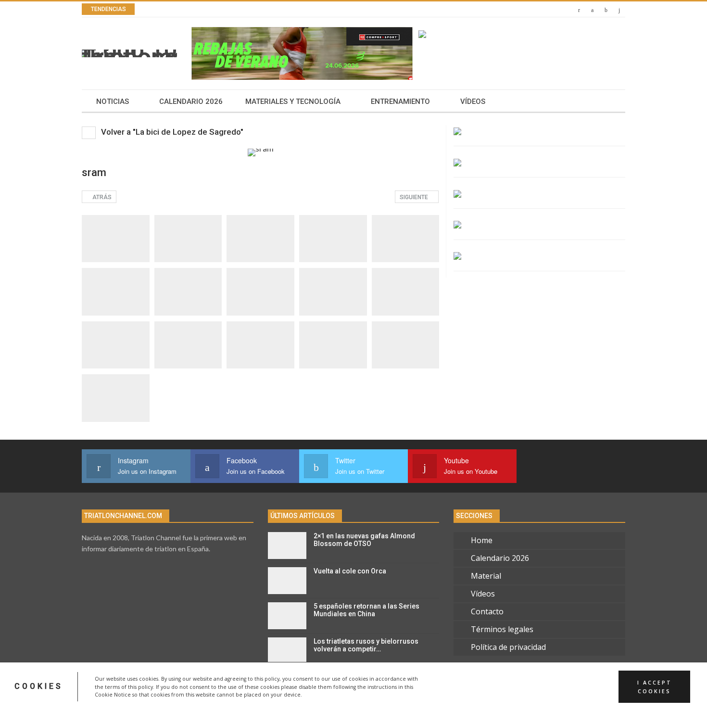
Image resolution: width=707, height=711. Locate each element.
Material (486, 576)
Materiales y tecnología (293, 101)
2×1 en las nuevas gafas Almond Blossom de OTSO (364, 540)
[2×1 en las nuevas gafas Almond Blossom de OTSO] (287, 545)
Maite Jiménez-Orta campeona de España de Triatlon (264, 9)
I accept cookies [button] (654, 686)
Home (481, 540)
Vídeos (472, 101)
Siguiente (414, 197)
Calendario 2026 (191, 101)
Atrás (101, 197)
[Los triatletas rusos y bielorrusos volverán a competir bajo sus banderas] (287, 650)
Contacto (487, 611)
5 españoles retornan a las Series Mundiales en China (366, 610)
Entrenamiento (400, 101)
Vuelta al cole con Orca (350, 571)
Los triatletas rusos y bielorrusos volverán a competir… (366, 645)
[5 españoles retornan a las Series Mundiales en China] (287, 615)
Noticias (112, 101)
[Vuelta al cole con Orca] (287, 580)
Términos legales (502, 629)
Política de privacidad (508, 647)
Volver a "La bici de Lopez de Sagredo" (171, 132)
